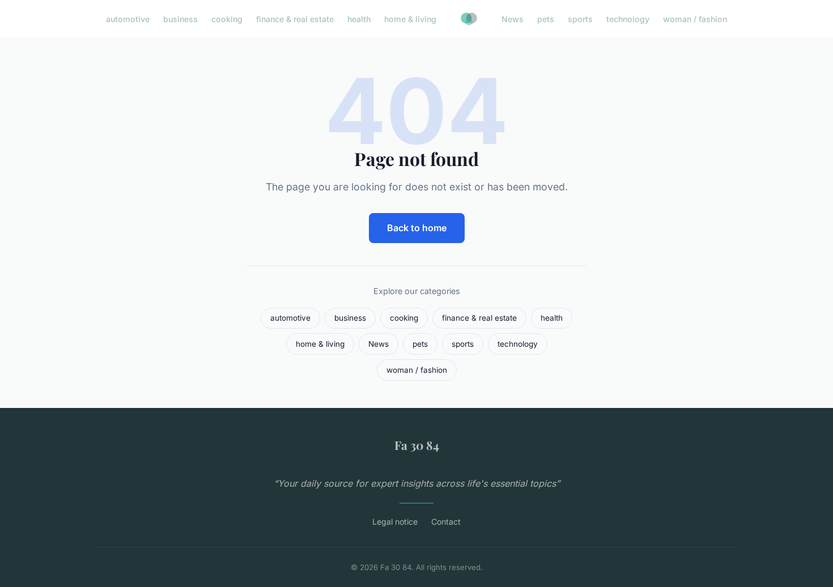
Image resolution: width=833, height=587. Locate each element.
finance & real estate (295, 19)
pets (545, 19)
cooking (227, 19)
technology (627, 19)
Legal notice (395, 521)
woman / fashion (695, 19)
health (359, 19)
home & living (410, 19)
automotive (128, 19)
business (180, 19)
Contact (446, 521)
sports (580, 19)
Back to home (417, 227)
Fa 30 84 (416, 445)
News (513, 19)
